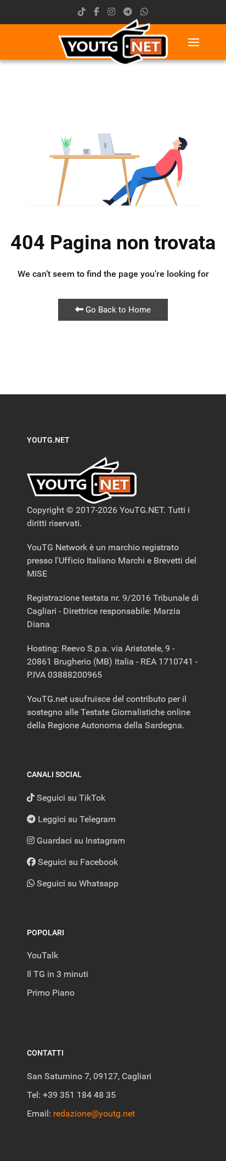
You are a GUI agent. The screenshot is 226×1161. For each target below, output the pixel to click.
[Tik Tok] (82, 12)
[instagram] (111, 12)
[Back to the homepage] (113, 42)
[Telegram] (127, 12)
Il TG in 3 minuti (57, 974)
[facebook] (96, 12)
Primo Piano (51, 992)
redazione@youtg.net (94, 1113)
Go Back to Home (117, 310)
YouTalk (42, 955)
